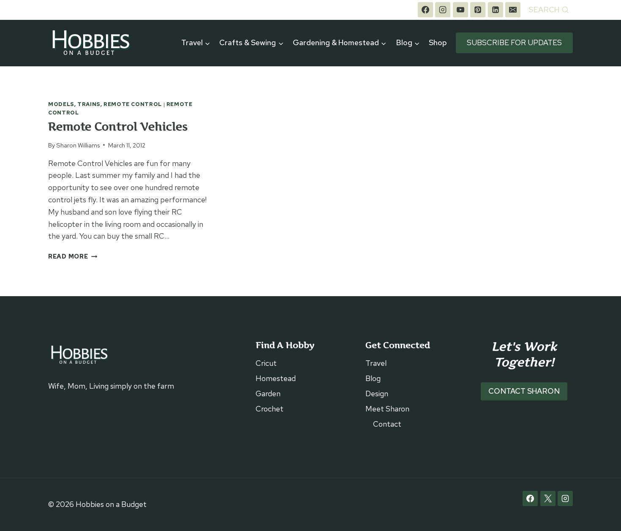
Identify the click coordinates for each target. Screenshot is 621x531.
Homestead (276, 378)
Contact (387, 424)
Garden (268, 393)
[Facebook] (425, 9)
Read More (72, 256)
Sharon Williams (78, 145)
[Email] (512, 9)
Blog (373, 378)
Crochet (269, 409)
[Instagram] (442, 9)
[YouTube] (460, 9)
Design (376, 393)
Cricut (266, 363)
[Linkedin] (495, 9)
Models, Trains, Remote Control (105, 104)
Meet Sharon (387, 409)
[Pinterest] (477, 9)
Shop (438, 42)
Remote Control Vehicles (118, 126)
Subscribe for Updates (514, 42)
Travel (376, 363)
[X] (548, 498)
